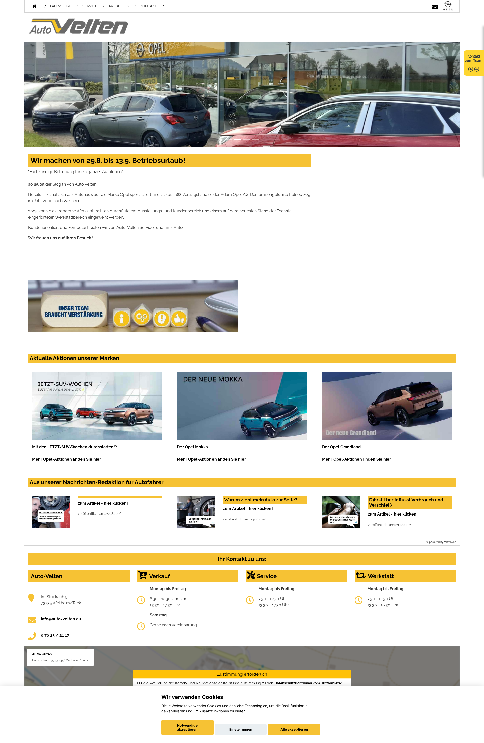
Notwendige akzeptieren (187, 727)
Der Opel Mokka (192, 447)
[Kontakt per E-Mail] (435, 6)
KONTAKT (148, 6)
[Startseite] (448, 6)
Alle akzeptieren (294, 729)
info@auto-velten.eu (61, 619)
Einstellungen (240, 729)
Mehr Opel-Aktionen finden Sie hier (66, 459)
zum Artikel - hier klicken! (103, 503)
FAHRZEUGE (60, 6)
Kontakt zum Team (473, 58)
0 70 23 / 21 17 (55, 635)
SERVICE (89, 6)
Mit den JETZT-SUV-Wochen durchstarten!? (74, 447)
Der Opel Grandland (341, 447)
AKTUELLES (119, 6)
